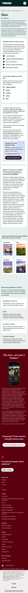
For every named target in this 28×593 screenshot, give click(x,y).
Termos (3, 502)
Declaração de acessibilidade (9, 519)
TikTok (3, 482)
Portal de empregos (6, 525)
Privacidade (4, 496)
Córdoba (8, 93)
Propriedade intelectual (7, 507)
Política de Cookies (6, 505)
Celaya (7, 96)
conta (14, 117)
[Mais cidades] (16, 277)
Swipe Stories (5, 539)
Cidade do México (11, 87)
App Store (4, 558)
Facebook (4, 489)
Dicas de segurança (13, 172)
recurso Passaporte (8, 131)
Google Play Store (6, 560)
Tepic (7, 99)
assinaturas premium (13, 133)
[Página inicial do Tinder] (7, 3)
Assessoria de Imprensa (7, 542)
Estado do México (16, 10)
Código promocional (7, 547)
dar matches (7, 127)
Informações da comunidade (8, 516)
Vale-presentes (5, 551)
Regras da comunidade (7, 510)
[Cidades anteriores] (12, 277)
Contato (4, 544)
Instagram (4, 480)
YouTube (4, 485)
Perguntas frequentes (7, 534)
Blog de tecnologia (6, 528)
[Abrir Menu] (24, 3)
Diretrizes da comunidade (10, 174)
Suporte (4, 549)
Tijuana (8, 90)
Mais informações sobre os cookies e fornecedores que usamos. (11, 577)
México (8, 10)
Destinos (3, 10)
